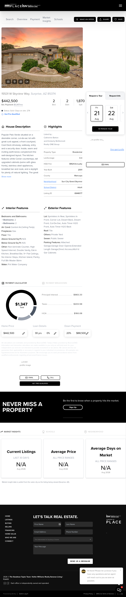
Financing (9, 530)
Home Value (10, 534)
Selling (8, 527)
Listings (8, 520)
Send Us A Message (80, 561)
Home (7, 516)
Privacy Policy (88, 594)
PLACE (6, 579)
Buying (8, 523)
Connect (9, 541)
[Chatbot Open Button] (119, 590)
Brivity (14, 594)
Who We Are (10, 538)
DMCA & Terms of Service (105, 594)
